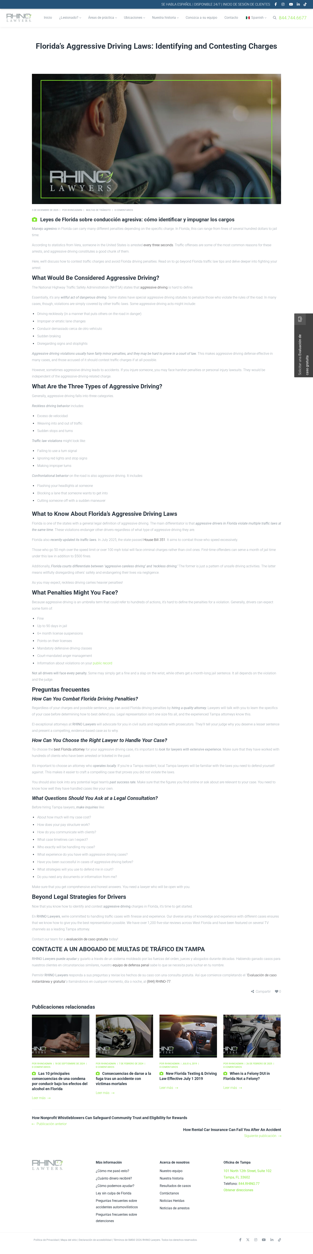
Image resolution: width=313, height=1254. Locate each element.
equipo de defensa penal (131, 965)
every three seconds (158, 245)
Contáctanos (169, 1193)
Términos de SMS (123, 1239)
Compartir (263, 991)
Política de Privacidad (46, 1239)
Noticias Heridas (172, 1201)
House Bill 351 (154, 540)
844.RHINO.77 (249, 1184)
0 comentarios (124, 210)
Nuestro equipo (171, 1171)
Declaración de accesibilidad (95, 1239)
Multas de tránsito (98, 210)
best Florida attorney (69, 749)
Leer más (39, 1098)
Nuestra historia (172, 1178)
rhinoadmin (74, 210)
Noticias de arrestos (175, 1208)
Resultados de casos (175, 1186)
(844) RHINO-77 (159, 981)
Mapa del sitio (69, 1239)
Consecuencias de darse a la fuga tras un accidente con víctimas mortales (123, 1078)
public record (102, 663)
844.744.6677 (293, 17)
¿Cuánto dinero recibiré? (114, 1178)
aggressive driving (154, 287)
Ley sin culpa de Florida (113, 1193)
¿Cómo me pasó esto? (112, 1171)
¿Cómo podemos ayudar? (115, 1186)
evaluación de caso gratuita (87, 939)
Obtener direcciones (238, 1190)
